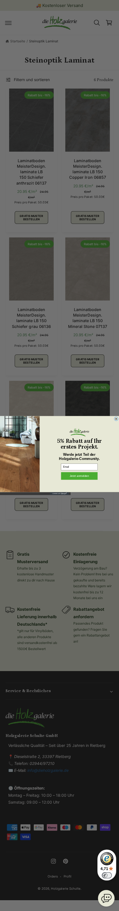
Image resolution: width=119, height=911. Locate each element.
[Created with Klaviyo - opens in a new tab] (59, 493)
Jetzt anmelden (79, 476)
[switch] (107, 875)
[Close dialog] (116, 419)
